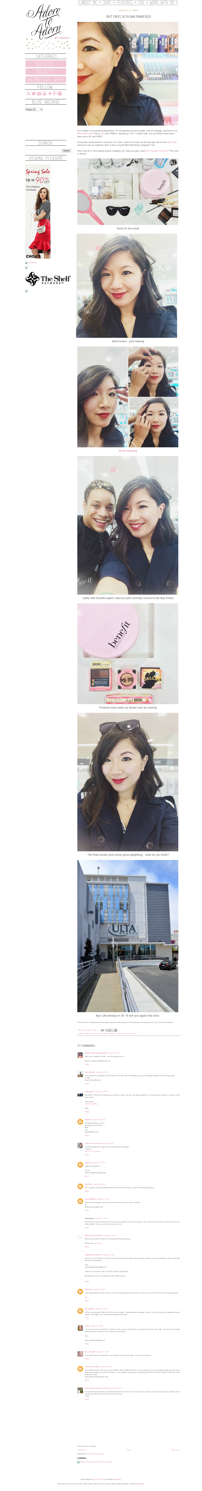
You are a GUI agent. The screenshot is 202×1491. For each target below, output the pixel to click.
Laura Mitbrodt (90, 1199)
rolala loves (97, 1243)
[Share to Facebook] (115, 1030)
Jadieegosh (89, 1091)
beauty (86, 1033)
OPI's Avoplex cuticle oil (156, 151)
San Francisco (128, 1033)
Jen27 (87, 1326)
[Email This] (106, 1030)
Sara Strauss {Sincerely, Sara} (97, 1388)
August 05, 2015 (97, 1326)
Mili (86, 1297)
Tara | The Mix (90, 1352)
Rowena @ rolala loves (94, 1235)
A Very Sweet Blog (92, 1366)
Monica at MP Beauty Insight (96, 1053)
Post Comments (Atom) (95, 1454)
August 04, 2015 (114, 1053)
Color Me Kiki (90, 1072)
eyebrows (119, 1033)
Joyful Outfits (97, 1479)
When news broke (85, 133)
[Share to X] (112, 1030)
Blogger (141, 1484)
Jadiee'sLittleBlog (91, 1104)
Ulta (103, 133)
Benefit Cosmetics (95, 1033)
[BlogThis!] (109, 1030)
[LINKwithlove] (31, 262)
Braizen (118, 1479)
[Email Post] (102, 1030)
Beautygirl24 (90, 1309)
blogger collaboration (109, 1033)
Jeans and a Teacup (92, 1143)
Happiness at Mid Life (93, 1255)
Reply (87, 1064)
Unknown (88, 1119)
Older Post (175, 1450)
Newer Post (82, 1450)
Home (129, 1450)
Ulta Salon (172, 142)
